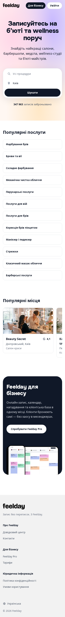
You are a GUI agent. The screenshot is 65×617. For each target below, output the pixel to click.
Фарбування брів (17, 144)
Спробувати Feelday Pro (26, 429)
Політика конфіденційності (19, 580)
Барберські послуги (19, 275)
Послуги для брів (17, 215)
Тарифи (7, 562)
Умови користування (16, 586)
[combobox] (35, 74)
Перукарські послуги (20, 192)
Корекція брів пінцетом (21, 227)
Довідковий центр (14, 532)
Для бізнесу (35, 5)
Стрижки (12, 251)
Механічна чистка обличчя (24, 180)
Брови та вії (14, 156)
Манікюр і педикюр (19, 239)
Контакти (8, 538)
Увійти (54, 5)
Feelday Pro (10, 556)
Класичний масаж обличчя (24, 263)
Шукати (32, 92)
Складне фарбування (20, 168)
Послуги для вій (16, 203)
